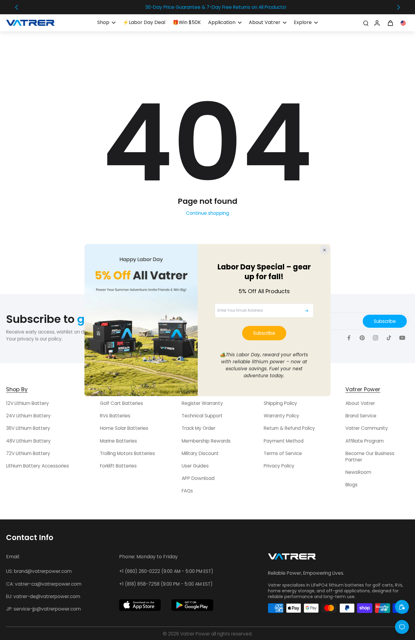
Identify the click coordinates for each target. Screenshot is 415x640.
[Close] (324, 250)
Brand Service (360, 415)
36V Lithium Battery (28, 428)
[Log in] (376, 23)
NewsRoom (358, 472)
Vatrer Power (195, 634)
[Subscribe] (306, 310)
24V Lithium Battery (28, 415)
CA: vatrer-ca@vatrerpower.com (43, 584)
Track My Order (198, 428)
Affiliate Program (364, 441)
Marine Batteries (118, 441)
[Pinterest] (362, 337)
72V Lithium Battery (28, 453)
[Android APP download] (192, 605)
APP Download (198, 478)
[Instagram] (375, 337)
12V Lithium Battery (27, 403)
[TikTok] (389, 337)
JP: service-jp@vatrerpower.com (43, 609)
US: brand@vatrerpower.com (39, 571)
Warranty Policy (281, 415)
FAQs (187, 491)
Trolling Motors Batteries (127, 453)
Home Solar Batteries (124, 428)
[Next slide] (398, 7)
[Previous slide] (16, 7)
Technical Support (202, 415)
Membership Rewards (206, 441)
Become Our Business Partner (369, 456)
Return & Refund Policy (289, 428)
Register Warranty (202, 403)
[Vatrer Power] (292, 558)
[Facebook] (348, 337)
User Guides (195, 466)
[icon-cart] (390, 23)
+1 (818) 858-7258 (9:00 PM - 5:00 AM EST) (166, 584)
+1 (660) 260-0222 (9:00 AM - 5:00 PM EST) (166, 571)
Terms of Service (283, 453)
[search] (365, 23)
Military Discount (200, 453)
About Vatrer (360, 403)
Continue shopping (207, 213)
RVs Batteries (115, 415)
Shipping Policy (280, 403)
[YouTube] (402, 337)
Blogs (351, 484)
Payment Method (284, 441)
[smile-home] (402, 607)
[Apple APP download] (140, 605)
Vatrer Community (366, 428)
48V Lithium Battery (28, 441)
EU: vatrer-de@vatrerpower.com (43, 596)
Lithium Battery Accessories (37, 466)
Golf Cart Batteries (121, 403)
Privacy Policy (279, 466)
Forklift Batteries (118, 466)
